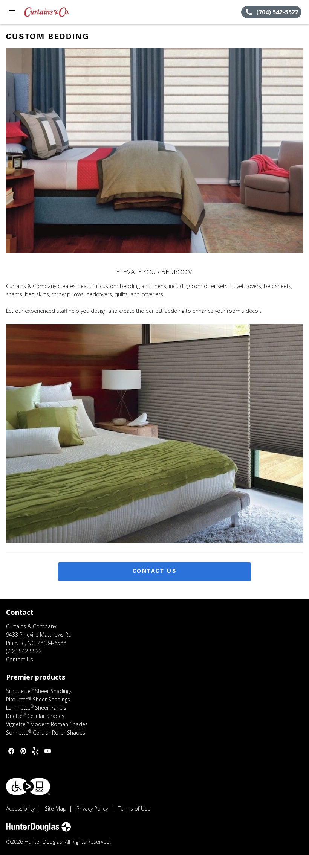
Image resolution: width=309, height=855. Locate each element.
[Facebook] (11, 751)
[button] (12, 12)
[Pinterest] (23, 751)
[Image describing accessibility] (28, 786)
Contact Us (155, 571)
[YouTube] (47, 751)
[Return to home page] (46, 12)
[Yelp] (35, 751)
